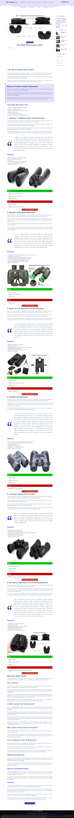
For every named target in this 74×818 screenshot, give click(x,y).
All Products (30, 803)
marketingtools (60, 65)
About (16, 814)
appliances (59, 56)
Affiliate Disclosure (32, 814)
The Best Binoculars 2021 (61, 18)
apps (58, 59)
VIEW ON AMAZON (29, 209)
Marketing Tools (23, 2)
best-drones (60, 61)
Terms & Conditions (54, 814)
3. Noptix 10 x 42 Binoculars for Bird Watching (61, 26)
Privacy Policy (43, 814)
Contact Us (22, 814)
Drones (40, 2)
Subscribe (51, 2)
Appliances (45, 2)
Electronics (34, 2)
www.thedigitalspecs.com (55, 815)
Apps (30, 2)
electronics (59, 63)
